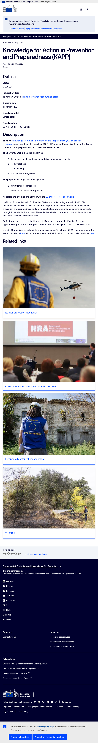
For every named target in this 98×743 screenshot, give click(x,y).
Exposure (7, 615)
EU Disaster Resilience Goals (60, 197)
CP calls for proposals (14, 43)
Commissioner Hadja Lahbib (62, 646)
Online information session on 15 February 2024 (31, 386)
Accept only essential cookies (49, 737)
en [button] (81, 9)
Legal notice (8, 711)
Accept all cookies (20, 737)
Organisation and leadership (62, 641)
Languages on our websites (40, 707)
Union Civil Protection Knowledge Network (21, 668)
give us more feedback (37, 554)
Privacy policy (73, 707)
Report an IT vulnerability (13, 707)
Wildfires (10, 532)
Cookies (59, 707)
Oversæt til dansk (16, 28)
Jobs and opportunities (60, 637)
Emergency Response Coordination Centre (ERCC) (25, 664)
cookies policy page (45, 726)
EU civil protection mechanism (21, 312)
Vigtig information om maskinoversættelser (43, 28)
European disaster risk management (25, 459)
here (22, 233)
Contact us (66, 702)
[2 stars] (6, 553)
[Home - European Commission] (10, 8)
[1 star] (5, 553)
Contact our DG (9, 637)
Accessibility (22, 711)
